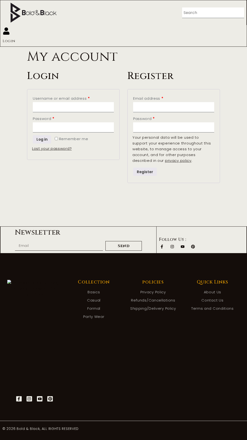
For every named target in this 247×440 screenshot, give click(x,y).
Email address (148, 98)
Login (9, 41)
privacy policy (178, 160)
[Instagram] (172, 246)
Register (145, 171)
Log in (42, 139)
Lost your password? (52, 148)
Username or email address (61, 98)
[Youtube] (182, 246)
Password (44, 118)
